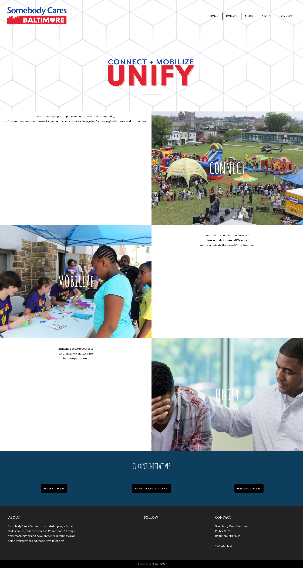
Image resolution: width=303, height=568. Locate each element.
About (267, 16)
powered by (151, 563)
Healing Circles (249, 488)
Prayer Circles (54, 488)
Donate (231, 16)
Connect (286, 16)
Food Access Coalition (151, 488)
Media (249, 16)
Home (214, 16)
